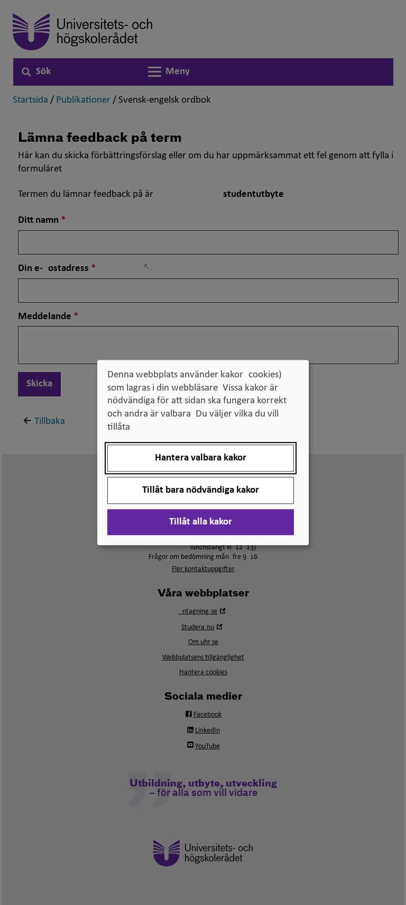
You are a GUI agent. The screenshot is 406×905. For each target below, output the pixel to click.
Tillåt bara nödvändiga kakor (200, 490)
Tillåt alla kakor (200, 522)
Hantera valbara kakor (200, 458)
